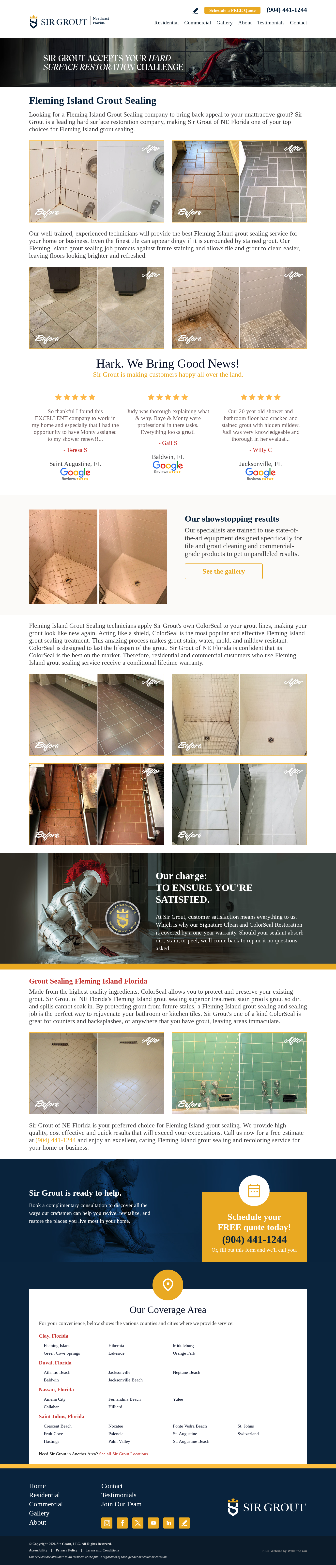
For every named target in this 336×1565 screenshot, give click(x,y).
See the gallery (223, 571)
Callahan (52, 1406)
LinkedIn (168, 1523)
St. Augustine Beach (191, 1441)
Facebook (122, 1523)
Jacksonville (119, 1372)
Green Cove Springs (62, 1353)
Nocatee (115, 1426)
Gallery (224, 22)
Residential (166, 22)
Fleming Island (57, 1345)
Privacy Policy (66, 1550)
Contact (298, 22)
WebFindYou (297, 1551)
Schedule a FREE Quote (232, 10)
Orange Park (184, 1353)
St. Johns (246, 1426)
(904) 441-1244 (287, 9)
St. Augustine (185, 1433)
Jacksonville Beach (125, 1380)
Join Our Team (121, 1504)
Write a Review (195, 11)
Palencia (115, 1433)
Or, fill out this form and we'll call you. (254, 1250)
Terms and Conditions (102, 1550)
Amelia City (55, 1399)
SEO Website (272, 1551)
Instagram (106, 1523)
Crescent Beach (58, 1426)
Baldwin (51, 1380)
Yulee (178, 1399)
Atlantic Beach (57, 1372)
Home (37, 1486)
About (245, 22)
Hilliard (115, 1406)
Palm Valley (119, 1441)
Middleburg (183, 1345)
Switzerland (248, 1433)
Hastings (51, 1441)
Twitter (137, 1523)
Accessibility (38, 1550)
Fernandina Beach (124, 1399)
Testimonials (271, 22)
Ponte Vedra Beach (190, 1426)
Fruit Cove (53, 1433)
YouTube (153, 1523)
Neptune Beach (186, 1372)
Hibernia (116, 1345)
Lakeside (116, 1353)
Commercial (197, 22)
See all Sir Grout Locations (123, 1453)
